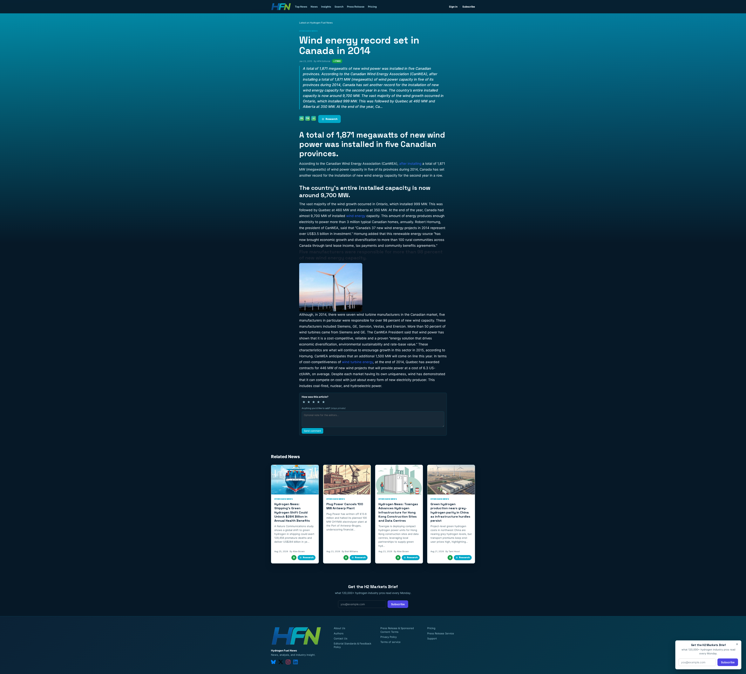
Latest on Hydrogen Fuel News (316, 22)
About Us (339, 628)
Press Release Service (440, 633)
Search (339, 6)
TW (307, 118)
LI (314, 118)
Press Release (355, 6)
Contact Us (340, 638)
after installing (410, 164)
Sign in (453, 6)
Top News (301, 6)
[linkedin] (295, 662)
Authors (338, 633)
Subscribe (468, 6)
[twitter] (280, 662)
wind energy (356, 216)
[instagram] (288, 662)
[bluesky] (273, 662)
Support (432, 638)
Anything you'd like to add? (324, 408)
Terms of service (390, 641)
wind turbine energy (357, 362)
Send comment (312, 430)
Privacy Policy (388, 636)
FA (301, 118)
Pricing (372, 6)
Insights (326, 6)
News (314, 6)
